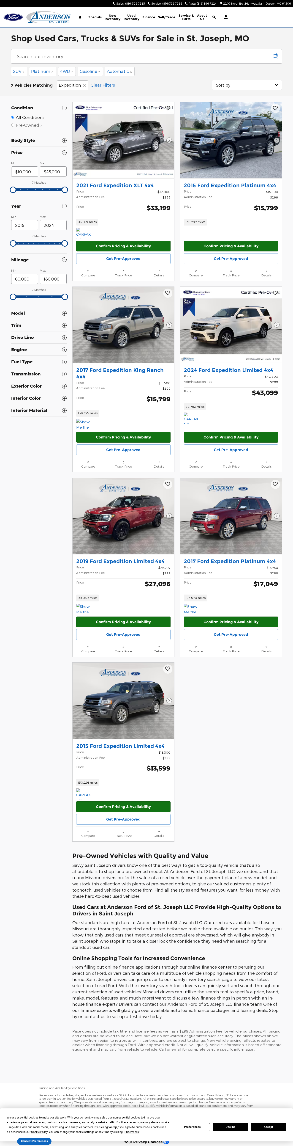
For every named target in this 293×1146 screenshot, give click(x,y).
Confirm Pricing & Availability (123, 246)
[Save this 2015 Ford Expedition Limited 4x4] (167, 669)
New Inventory (112, 17)
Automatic (119, 71)
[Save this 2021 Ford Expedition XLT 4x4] (167, 108)
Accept (268, 1127)
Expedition (70, 85)
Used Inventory (131, 17)
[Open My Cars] (225, 17)
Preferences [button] (132, 1132)
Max (43, 163)
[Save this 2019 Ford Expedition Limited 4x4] (167, 484)
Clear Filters (103, 85)
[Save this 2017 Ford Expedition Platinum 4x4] (275, 484)
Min (13, 163)
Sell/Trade (166, 17)
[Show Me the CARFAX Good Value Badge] (84, 424)
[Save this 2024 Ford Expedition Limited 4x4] (275, 293)
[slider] (13, 190)
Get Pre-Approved (123, 258)
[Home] (13, 17)
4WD (66, 71)
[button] (123, 222)
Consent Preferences (34, 1141)
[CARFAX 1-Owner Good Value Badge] (192, 418)
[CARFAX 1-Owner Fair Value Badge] (84, 233)
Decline (230, 1127)
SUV (18, 71)
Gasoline (90, 71)
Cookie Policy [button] (39, 1132)
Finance (148, 17)
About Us (202, 17)
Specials (95, 17)
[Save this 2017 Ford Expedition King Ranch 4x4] (167, 293)
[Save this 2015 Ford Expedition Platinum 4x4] (275, 108)
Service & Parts (186, 17)
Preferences (192, 1127)
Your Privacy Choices (143, 1142)
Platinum (42, 71)
